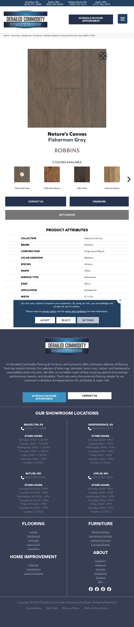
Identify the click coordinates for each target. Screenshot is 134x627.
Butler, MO (33, 473)
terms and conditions (75, 311)
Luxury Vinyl (33, 544)
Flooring (15, 35)
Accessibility (33, 608)
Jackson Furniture (100, 540)
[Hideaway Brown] (52, 174)
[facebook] (90, 589)
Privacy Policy (70, 608)
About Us (100, 564)
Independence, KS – (78, 3)
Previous (5, 174)
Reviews (100, 577)
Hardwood (26, 35)
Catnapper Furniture (100, 535)
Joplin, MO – (101, 3)
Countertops (33, 568)
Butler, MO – (54, 3)
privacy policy (49, 311)
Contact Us (35, 201)
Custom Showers (33, 573)
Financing (99, 201)
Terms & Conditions (96, 608)
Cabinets (33, 564)
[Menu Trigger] (122, 19)
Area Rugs (33, 548)
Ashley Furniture (100, 531)
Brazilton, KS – (32, 3)
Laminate (33, 540)
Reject (66, 320)
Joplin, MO (100, 473)
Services (100, 568)
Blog (100, 581)
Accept (45, 320)
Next (128, 174)
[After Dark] (82, 174)
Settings (88, 320)
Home (6, 35)
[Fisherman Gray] (22, 174)
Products (37, 35)
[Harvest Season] (112, 174)
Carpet (33, 531)
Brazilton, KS (33, 424)
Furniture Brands (100, 544)
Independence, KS (100, 424)
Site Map (52, 608)
